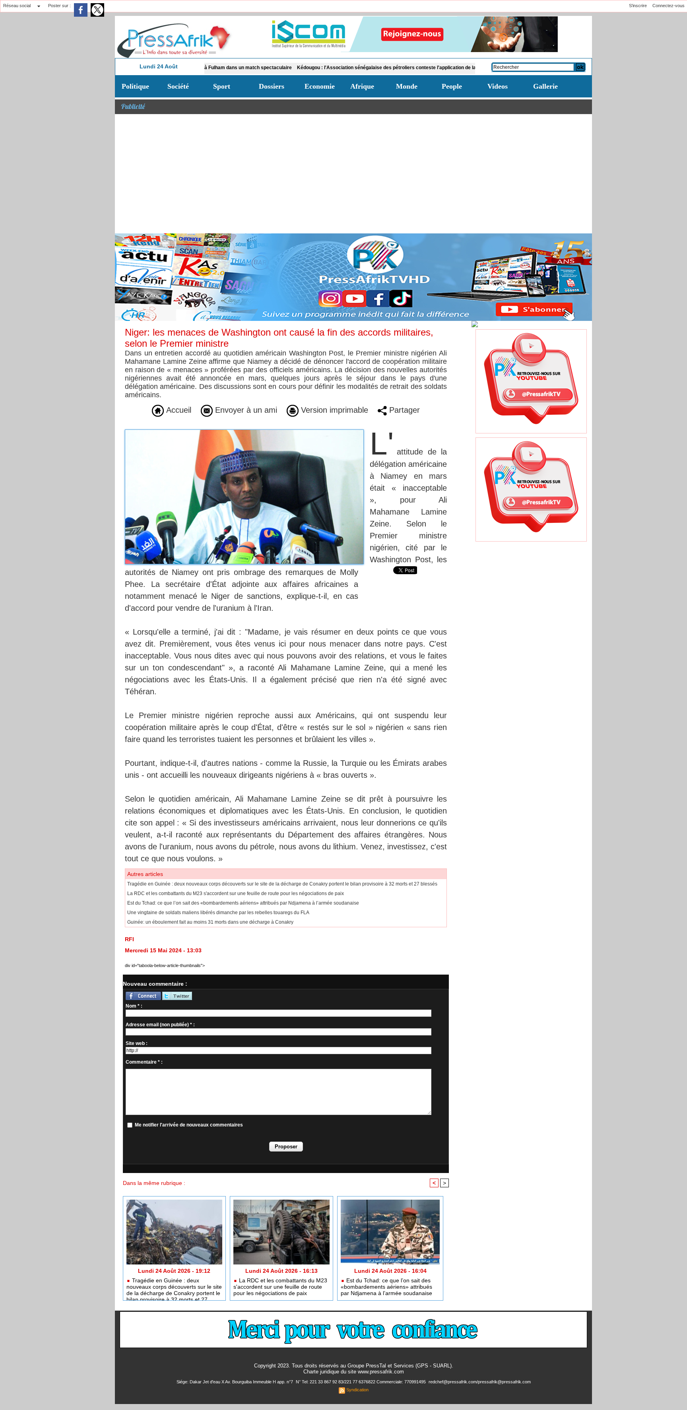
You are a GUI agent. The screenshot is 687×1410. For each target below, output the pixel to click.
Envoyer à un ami (245, 410)
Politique (135, 86)
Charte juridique (321, 1372)
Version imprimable (333, 410)
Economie (320, 86)
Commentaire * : (144, 1062)
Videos (497, 86)
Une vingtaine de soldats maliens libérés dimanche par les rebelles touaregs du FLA (218, 912)
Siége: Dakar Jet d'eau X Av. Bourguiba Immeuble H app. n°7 (235, 1381)
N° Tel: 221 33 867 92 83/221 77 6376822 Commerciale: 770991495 (361, 1381)
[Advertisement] (353, 173)
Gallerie (545, 86)
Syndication (357, 1389)
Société (178, 86)
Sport (221, 86)
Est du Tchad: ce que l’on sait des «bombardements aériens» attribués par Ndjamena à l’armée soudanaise (243, 903)
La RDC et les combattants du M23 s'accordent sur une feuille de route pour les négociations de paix (235, 893)
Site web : (136, 1043)
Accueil (177, 410)
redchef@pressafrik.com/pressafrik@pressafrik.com (480, 1381)
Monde (406, 86)
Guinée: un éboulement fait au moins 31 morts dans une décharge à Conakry (210, 922)
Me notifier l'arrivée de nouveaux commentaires (189, 1125)
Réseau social (17, 5)
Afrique (362, 86)
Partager (403, 410)
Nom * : (134, 1006)
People (452, 86)
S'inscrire (638, 5)
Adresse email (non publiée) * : (160, 1024)
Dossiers (271, 86)
